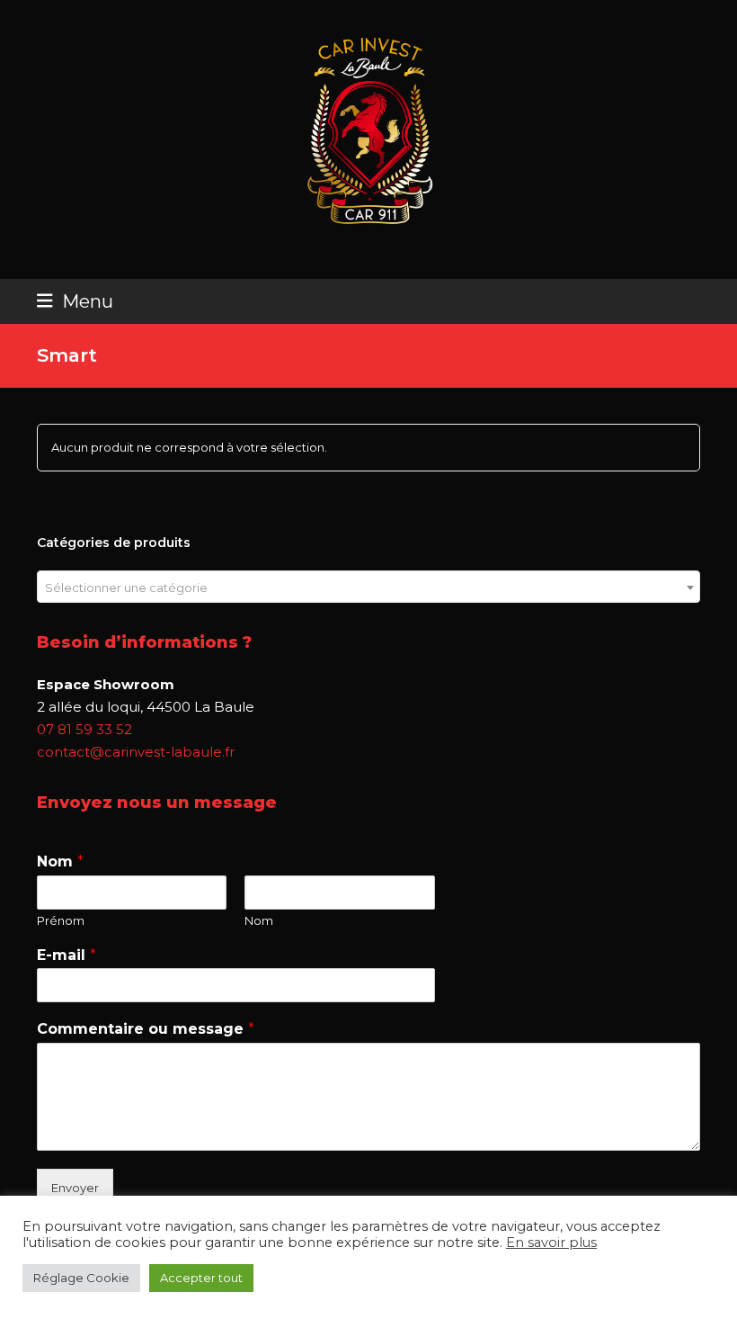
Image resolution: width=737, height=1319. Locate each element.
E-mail (66, 955)
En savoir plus (551, 1242)
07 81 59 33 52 (84, 729)
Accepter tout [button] (201, 1277)
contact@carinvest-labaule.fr (136, 751)
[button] (75, 301)
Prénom (60, 920)
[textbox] (368, 587)
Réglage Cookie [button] (81, 1277)
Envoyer (75, 1187)
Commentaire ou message (145, 1028)
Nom (60, 861)
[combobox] (368, 586)
